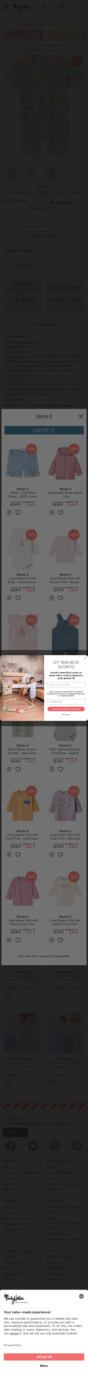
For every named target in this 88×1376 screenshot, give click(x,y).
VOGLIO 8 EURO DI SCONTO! (66, 709)
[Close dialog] (85, 658)
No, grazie (66, 714)
